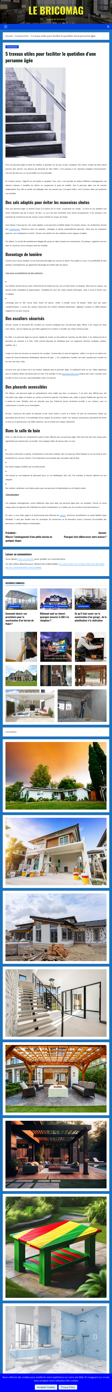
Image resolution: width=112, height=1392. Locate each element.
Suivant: (85, 534)
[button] (6, 27)
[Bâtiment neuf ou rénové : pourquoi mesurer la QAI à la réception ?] (56, 599)
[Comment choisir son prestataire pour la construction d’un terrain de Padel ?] (21, 599)
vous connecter (26, 559)
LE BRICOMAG (56, 10)
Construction (12, 47)
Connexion (11, 731)
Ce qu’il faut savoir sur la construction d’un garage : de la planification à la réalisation (91, 617)
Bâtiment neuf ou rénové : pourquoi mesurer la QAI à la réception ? (54, 617)
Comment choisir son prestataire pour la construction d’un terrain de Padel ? (19, 619)
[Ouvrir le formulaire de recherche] (108, 26)
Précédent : (28, 536)
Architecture (48, 606)
